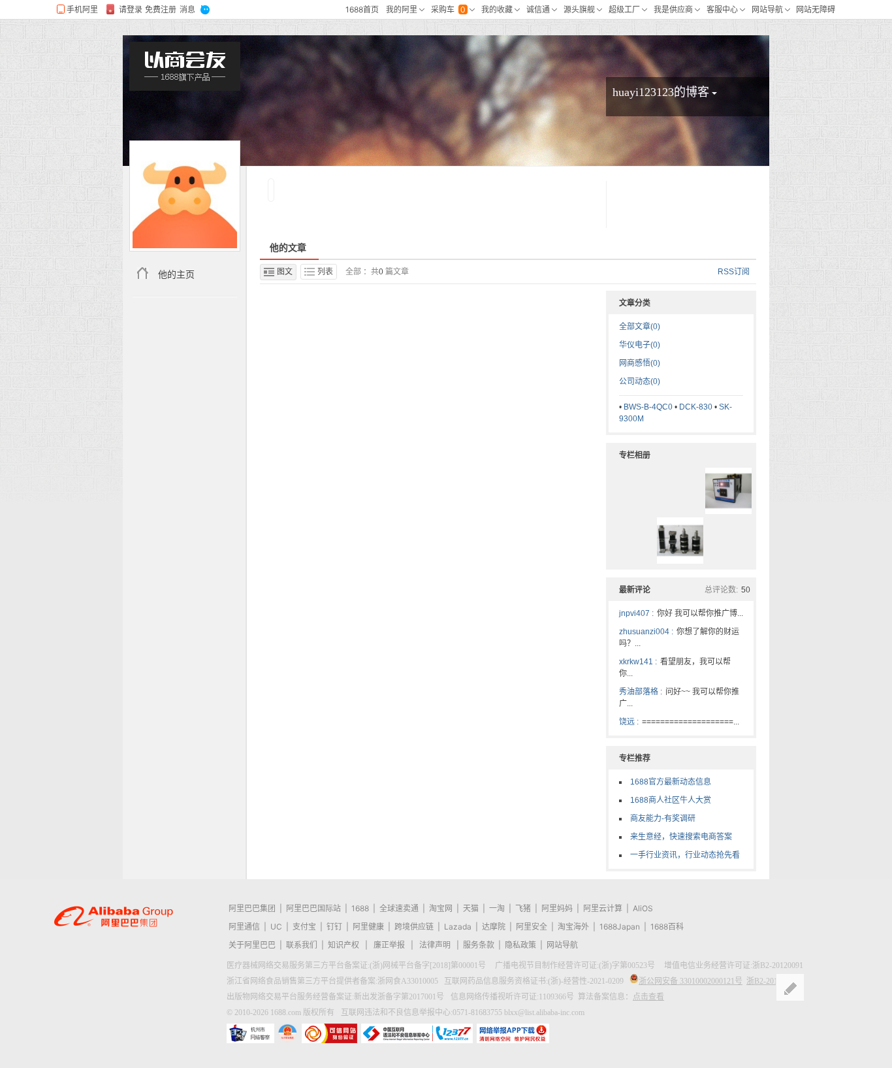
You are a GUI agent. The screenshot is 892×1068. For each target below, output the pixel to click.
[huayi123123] (185, 196)
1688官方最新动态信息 (670, 781)
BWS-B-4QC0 (648, 407)
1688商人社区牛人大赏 (670, 800)
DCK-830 (695, 407)
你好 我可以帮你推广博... (700, 613)
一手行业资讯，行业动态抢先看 (685, 855)
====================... (690, 721)
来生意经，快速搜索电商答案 (681, 836)
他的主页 (176, 274)
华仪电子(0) (639, 344)
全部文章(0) (639, 326)
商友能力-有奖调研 (662, 818)
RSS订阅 (734, 271)
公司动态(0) (639, 381)
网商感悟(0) (639, 363)
